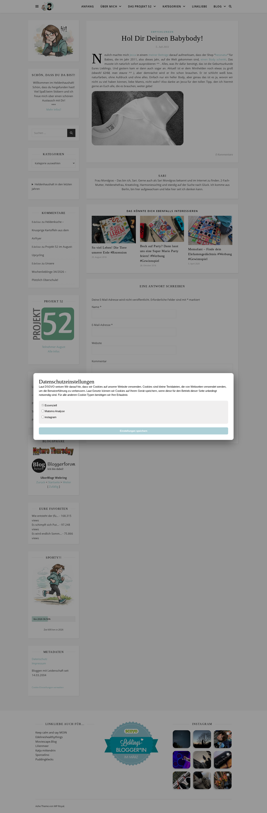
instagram (50, 417)
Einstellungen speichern (133, 431)
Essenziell (50, 405)
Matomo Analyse (54, 411)
